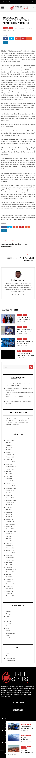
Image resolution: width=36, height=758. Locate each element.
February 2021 (10, 548)
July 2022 (9, 509)
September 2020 (11, 557)
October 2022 (10, 507)
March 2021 (9, 545)
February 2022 (10, 521)
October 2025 (10, 464)
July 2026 (9, 442)
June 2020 (9, 564)
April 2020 (9, 567)
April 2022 (9, 517)
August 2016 (10, 596)
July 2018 (9, 574)
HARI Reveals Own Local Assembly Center (25, 342)
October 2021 (10, 529)
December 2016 (10, 593)
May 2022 (9, 514)
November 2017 (10, 588)
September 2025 (11, 466)
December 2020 (10, 553)
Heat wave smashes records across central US (27, 752)
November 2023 (10, 495)
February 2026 (10, 454)
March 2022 (9, 519)
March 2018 (9, 579)
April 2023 (9, 505)
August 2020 (10, 560)
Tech (7, 628)
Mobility (19, 339)
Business (8, 611)
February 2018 (10, 581)
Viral (11, 28)
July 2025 (9, 471)
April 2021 (9, 543)
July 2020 (9, 562)
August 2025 (10, 469)
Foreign (24, 746)
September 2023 (11, 500)
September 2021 (11, 531)
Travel (8, 630)
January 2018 (10, 584)
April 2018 (9, 576)
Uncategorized (10, 633)
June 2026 (9, 445)
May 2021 (9, 541)
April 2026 (9, 450)
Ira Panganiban (20, 28)
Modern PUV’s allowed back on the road (27, 728)
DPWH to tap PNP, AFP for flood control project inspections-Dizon (25, 331)
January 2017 (10, 591)
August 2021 (10, 533)
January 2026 (10, 457)
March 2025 (9, 481)
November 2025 (10, 462)
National (6, 28)
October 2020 (10, 555)
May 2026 (9, 447)
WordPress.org (10, 660)
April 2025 (9, 478)
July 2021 (9, 536)
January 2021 (10, 550)
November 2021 (10, 526)
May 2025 (9, 476)
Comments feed (10, 658)
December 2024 (10, 485)
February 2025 (10, 483)
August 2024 (10, 490)
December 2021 (10, 524)
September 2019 (11, 569)
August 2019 (10, 572)
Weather (24, 748)
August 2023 (10, 502)
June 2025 (9, 474)
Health (19, 350)
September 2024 (11, 488)
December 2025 (10, 459)
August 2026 (10, 440)
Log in (8, 653)
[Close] (7, 719)
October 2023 (10, 498)
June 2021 (9, 538)
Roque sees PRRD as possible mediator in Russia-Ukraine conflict (25, 319)
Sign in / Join (6, 1)
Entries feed (9, 656)
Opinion (8, 623)
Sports (8, 626)
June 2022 (9, 512)
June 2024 (9, 493)
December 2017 (10, 586)
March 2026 (9, 452)
